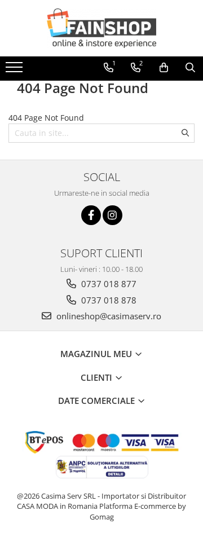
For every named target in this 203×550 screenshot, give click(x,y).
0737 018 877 (107, 283)
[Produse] (15, 70)
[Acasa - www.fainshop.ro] (101, 28)
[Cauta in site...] (190, 67)
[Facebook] (91, 215)
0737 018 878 (107, 300)
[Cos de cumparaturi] (164, 67)
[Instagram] (112, 215)
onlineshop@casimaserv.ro (107, 316)
